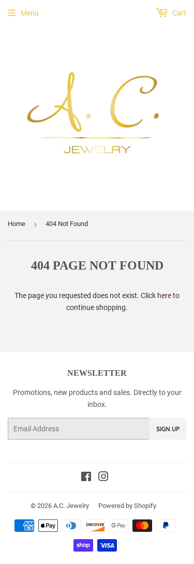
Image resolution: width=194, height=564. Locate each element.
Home (16, 224)
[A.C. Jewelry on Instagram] (103, 478)
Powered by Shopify (127, 506)
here (164, 295)
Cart (178, 13)
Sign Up (168, 429)
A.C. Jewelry (71, 506)
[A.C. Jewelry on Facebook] (86, 478)
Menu (30, 13)
